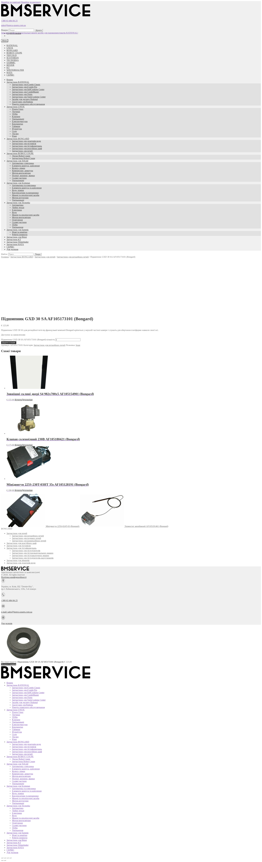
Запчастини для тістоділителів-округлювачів (32, 558)
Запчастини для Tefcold (17, 161)
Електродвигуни (20, 121)
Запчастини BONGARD (18, 138)
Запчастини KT (14, 239)
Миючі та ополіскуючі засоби (25, 195)
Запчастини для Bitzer (17, 237)
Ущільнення (17, 227)
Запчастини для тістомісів (24, 143)
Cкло (14, 131)
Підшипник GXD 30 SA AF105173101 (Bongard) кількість (28, 339)
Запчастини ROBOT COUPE (20, 153)
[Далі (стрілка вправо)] (5, 860)
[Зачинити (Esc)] (2, 857)
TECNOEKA (13, 60)
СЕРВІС (10, 75)
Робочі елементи (19, 234)
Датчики (16, 111)
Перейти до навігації (10, 2)
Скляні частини (19, 178)
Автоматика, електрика (23, 163)
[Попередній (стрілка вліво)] (2, 860)
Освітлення (17, 220)
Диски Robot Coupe (21, 156)
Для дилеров (12, 249)
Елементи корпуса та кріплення (26, 188)
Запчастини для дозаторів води (26, 141)
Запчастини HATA (15, 244)
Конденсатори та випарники (25, 193)
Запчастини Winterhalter (18, 242)
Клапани (16, 116)
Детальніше (27, 400)
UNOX (10, 48)
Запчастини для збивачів (18, 560)
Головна (5, 257)
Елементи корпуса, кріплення (26, 166)
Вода (14, 212)
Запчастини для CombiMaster (25, 92)
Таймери (16, 126)
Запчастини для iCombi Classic (26, 84)
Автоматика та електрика (24, 185)
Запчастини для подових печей (26, 538)
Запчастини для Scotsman (18, 183)
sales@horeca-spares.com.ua (13, 25)
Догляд (15, 134)
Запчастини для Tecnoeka (18, 202)
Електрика (17, 210)
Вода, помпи (18, 190)
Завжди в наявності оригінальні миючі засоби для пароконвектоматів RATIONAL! (39, 33)
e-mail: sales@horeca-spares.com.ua (16, 612)
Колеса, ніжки (18, 168)
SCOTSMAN (13, 58)
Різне (14, 136)
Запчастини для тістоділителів (26, 550)
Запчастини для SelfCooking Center (28, 89)
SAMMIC (11, 63)
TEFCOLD (12, 55)
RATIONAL (12, 45)
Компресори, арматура (22, 170)
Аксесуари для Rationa (22, 102)
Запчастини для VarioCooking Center (29, 97)
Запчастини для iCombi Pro (24, 87)
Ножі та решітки (19, 232)
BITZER (10, 65)
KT (8, 67)
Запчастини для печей (22, 151)
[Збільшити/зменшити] (10, 857)
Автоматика (17, 205)
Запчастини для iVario (22, 94)
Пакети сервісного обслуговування (28, 104)
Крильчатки (17, 124)
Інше (78, 345)
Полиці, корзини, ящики (23, 175)
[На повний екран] (8, 857)
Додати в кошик (8, 343)
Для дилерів (6, 623)
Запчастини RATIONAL (18, 82)
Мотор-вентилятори (21, 173)
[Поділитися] (5, 857)
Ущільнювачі (18, 119)
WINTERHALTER (15, 70)
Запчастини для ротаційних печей (73, 257)
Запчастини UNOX (16, 107)
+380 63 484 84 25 (9, 21)
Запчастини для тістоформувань (27, 146)
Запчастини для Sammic (18, 230)
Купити (18, 400)
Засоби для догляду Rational (25, 99)
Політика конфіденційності (13, 577)
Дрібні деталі (18, 207)
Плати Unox (17, 109)
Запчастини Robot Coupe (23, 158)
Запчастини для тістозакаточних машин (30, 555)
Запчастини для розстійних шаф (27, 148)
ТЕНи (15, 114)
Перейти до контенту (31, 2)
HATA (9, 72)
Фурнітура (17, 129)
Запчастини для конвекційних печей (29, 541)
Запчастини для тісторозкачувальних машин (32, 553)
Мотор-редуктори (20, 198)
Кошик (10, 79)
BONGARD (12, 50)
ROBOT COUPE (14, 53)
